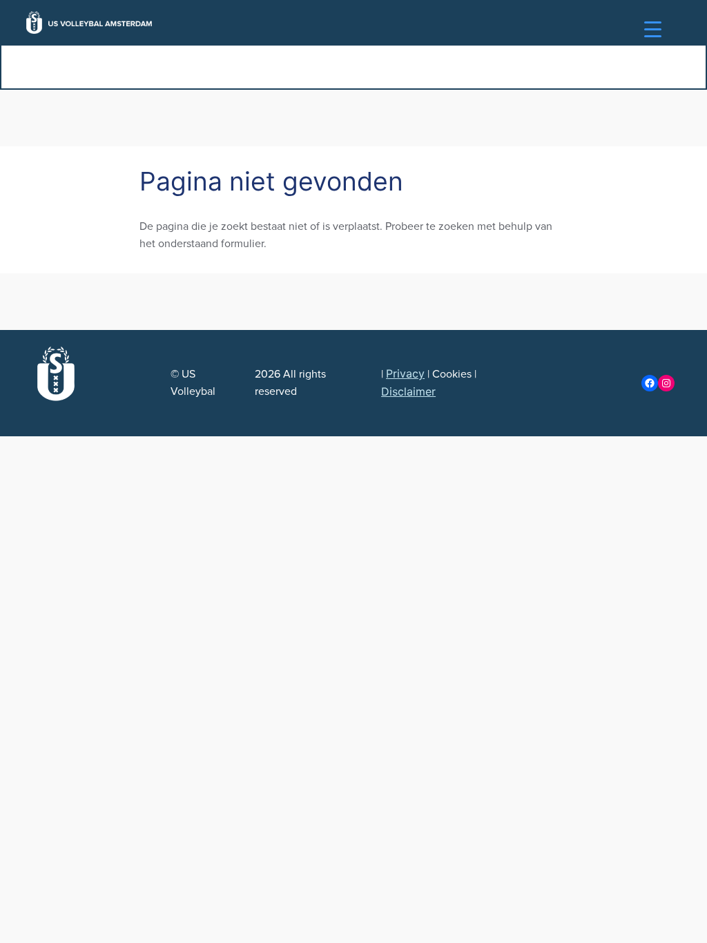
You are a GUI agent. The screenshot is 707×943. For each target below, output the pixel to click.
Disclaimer (408, 391)
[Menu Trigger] (653, 29)
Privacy (405, 373)
